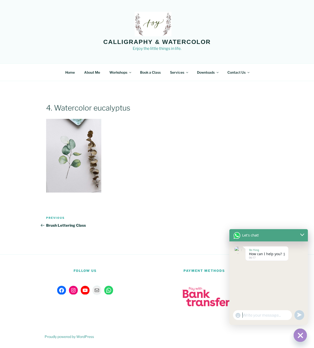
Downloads (206, 72)
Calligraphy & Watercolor (157, 41)
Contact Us (236, 72)
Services (177, 72)
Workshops (118, 72)
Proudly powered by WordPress (69, 336)
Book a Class (150, 72)
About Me (92, 72)
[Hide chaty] (300, 335)
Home (70, 72)
